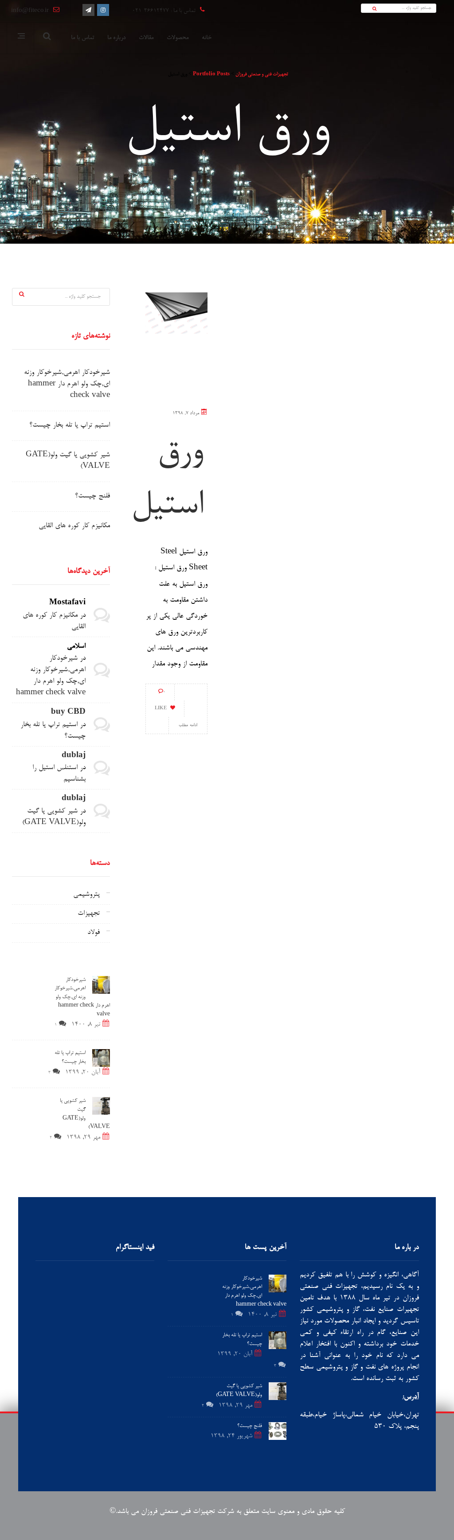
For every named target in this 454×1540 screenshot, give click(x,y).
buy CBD (68, 712)
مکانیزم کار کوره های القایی (74, 526)
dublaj (74, 756)
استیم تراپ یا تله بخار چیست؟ (69, 425)
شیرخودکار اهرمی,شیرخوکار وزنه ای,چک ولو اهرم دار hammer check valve (67, 384)
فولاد (93, 933)
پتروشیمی (86, 895)
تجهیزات (89, 914)
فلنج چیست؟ (92, 496)
